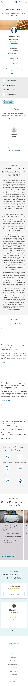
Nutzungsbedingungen (14, 664)
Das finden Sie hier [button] (6, 100)
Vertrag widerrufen (13, 643)
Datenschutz (14, 657)
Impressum (14, 654)
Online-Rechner (14, 671)
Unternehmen (14, 667)
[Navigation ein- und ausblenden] (26, 2)
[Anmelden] (23, 2)
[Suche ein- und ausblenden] (19, 2)
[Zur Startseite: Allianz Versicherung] (2, 2)
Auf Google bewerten (14, 594)
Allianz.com (14, 674)
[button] (14, 30)
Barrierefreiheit (14, 661)
